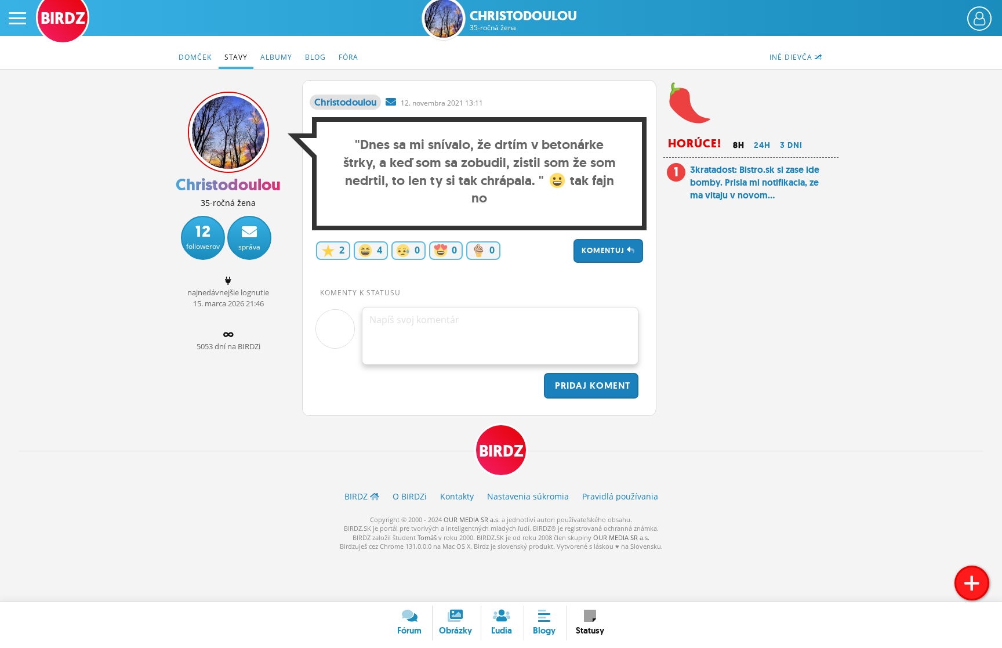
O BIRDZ (410, 496)
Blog (315, 57)
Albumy (276, 57)
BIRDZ (501, 451)
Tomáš (427, 537)
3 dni (791, 145)
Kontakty (457, 496)
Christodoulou (523, 20)
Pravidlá (620, 496)
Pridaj (591, 385)
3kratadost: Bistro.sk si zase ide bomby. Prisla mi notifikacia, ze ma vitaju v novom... (754, 183)
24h (762, 145)
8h (739, 145)
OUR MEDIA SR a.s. (472, 519)
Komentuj (604, 250)
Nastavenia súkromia (528, 496)
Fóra (348, 57)
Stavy (236, 57)
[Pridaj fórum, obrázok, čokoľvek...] (971, 583)
